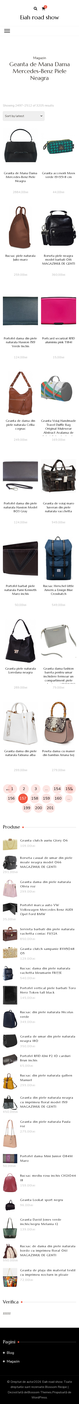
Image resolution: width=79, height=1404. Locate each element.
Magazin (13, 1361)
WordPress (39, 1397)
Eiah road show (39, 17)
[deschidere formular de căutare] (35, 9)
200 (38, 808)
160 (58, 798)
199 (26, 808)
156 (11, 798)
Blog (10, 1352)
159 (46, 798)
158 (34, 798)
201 (50, 808)
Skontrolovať (20, 152)
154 (57, 788)
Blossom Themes (39, 1392)
